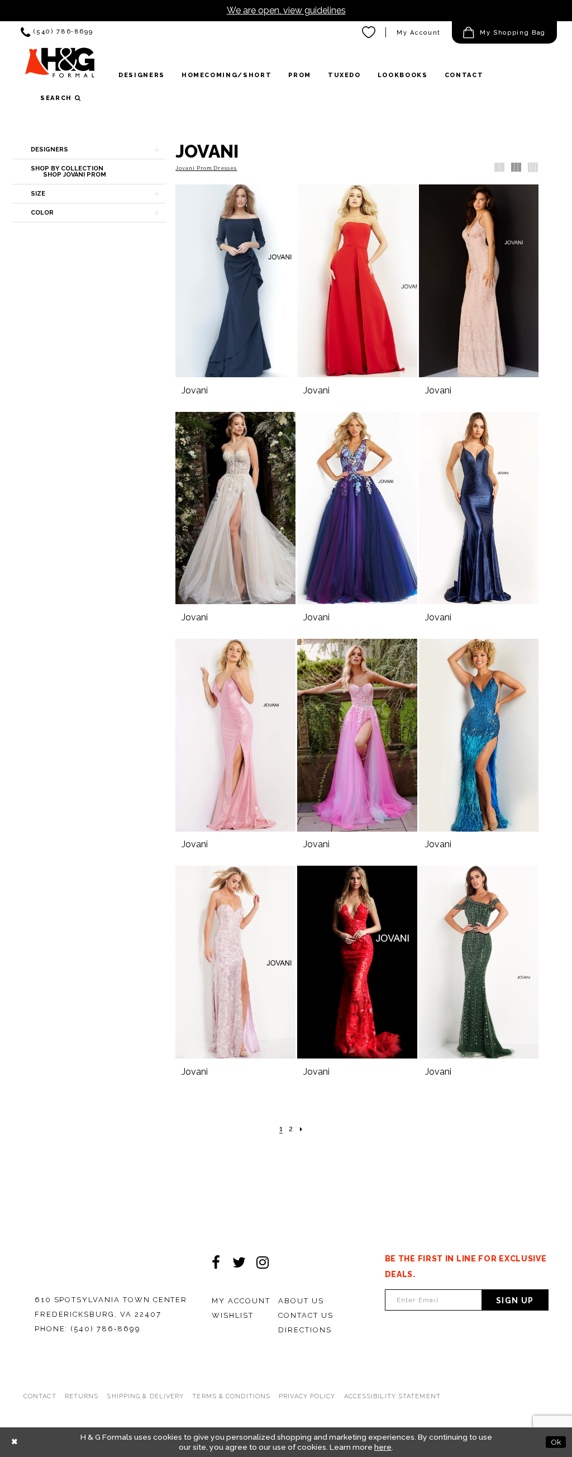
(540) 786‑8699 (105, 1329)
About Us (301, 1301)
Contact (39, 1396)
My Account (419, 32)
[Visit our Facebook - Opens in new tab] (215, 1262)
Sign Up (515, 1300)
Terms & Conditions (231, 1396)
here (383, 1446)
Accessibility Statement (392, 1396)
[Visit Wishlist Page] (369, 32)
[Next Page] (301, 1129)
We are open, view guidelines (286, 10)
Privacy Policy (307, 1396)
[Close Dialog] (14, 1442)
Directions (305, 1330)
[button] (504, 32)
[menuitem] (56, 32)
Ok (556, 1441)
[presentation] (235, 280)
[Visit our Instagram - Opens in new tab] (262, 1262)
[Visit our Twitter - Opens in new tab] (239, 1262)
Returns (82, 1396)
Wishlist (233, 1315)
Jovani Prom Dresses (206, 168)
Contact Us (305, 1315)
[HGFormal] (59, 66)
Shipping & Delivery (145, 1396)
